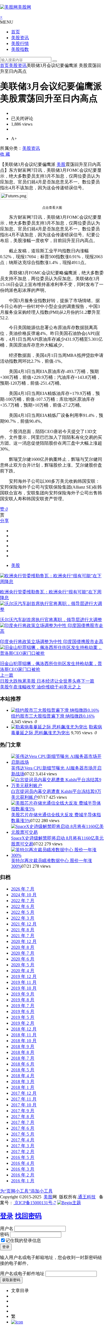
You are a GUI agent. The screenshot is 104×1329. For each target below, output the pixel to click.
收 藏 (5, 154)
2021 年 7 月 (22, 935)
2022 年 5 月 (22, 912)
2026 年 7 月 (22, 889)
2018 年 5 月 (22, 1069)
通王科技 (87, 1196)
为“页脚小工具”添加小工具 (26, 1191)
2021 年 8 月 (22, 929)
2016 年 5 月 (22, 1157)
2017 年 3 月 (22, 1145)
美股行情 (20, 43)
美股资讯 (20, 37)
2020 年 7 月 (22, 953)
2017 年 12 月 (24, 1093)
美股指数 (20, 49)
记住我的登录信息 (23, 1240)
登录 (6, 1216)
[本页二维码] (17, 1322)
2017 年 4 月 (22, 1140)
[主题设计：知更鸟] (69, 1202)
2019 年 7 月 (22, 1005)
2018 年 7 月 (22, 1058)
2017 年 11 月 (24, 1099)
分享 (4, 520)
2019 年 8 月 (22, 999)
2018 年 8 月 (22, 1052)
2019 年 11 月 (24, 982)
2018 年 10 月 (24, 1040)
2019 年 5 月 (22, 1017)
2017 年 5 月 (22, 1134)
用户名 (6, 1228)
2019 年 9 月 (22, 994)
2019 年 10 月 (24, 988)
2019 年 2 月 (22, 1023)
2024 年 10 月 (24, 894)
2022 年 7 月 (22, 900)
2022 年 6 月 (22, 906)
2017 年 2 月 (22, 1151)
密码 (4, 1234)
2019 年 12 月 (24, 976)
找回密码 (28, 1216)
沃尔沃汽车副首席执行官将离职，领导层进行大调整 (51, 619)
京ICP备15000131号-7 (34, 1202)
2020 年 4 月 (22, 970)
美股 (61, 164)
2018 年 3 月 (22, 1081)
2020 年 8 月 (22, 947)
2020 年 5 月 (22, 964)
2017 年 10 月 (24, 1104)
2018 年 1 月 (22, 1087)
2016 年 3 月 (22, 1169)
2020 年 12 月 (24, 941)
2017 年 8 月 (22, 1116)
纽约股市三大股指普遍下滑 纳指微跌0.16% (53, 716)
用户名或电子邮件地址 (22, 1273)
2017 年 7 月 (22, 1122)
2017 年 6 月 (22, 1128)
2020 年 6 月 (22, 959)
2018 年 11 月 (24, 1034)
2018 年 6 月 (22, 1064)
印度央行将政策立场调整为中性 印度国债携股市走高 (51, 641)
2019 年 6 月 (22, 1011)
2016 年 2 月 (22, 1175)
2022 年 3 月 (22, 918)
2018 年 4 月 (22, 1075)
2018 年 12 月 (24, 1029)
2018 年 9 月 (22, 1046)
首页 (15, 31)
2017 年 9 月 (22, 1110)
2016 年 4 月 (22, 1163)
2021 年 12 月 (24, 924)
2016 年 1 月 (22, 1180)
